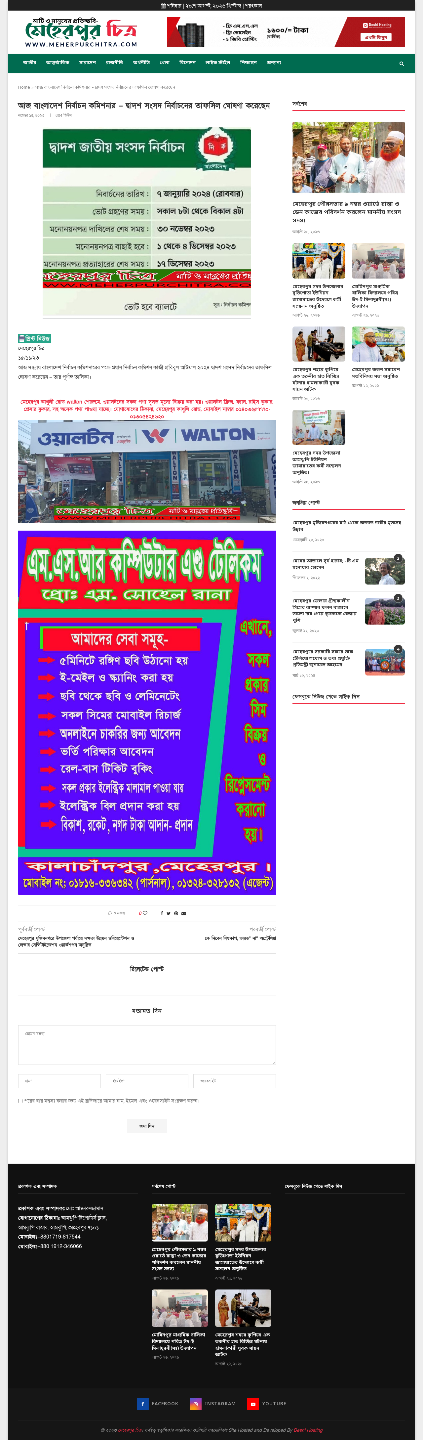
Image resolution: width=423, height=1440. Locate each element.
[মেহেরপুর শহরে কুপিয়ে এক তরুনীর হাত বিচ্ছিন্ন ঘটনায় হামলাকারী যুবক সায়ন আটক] (318, 344)
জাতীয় (29, 63)
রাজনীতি (114, 63)
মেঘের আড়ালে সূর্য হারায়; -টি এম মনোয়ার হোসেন (325, 564)
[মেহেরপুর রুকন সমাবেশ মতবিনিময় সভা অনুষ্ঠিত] (378, 344)
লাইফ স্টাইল (218, 63)
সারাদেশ (87, 63)
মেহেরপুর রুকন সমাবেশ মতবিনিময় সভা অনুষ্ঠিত (376, 373)
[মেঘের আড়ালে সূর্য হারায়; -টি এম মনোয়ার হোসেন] (385, 571)
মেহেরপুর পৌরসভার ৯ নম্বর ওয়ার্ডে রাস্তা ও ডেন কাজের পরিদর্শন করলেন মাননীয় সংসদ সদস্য (346, 212)
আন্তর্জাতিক (57, 63)
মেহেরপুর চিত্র (129, 1430)
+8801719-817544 (59, 1237)
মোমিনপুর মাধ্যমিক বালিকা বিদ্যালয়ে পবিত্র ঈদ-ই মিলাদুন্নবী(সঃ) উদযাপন (375, 297)
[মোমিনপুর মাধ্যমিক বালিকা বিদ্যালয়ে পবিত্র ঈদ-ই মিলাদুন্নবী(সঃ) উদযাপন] (378, 261)
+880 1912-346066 (59, 1246)
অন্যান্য (274, 63)
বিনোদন (187, 63)
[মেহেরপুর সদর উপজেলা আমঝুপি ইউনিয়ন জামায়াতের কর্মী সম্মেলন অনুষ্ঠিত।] (318, 427)
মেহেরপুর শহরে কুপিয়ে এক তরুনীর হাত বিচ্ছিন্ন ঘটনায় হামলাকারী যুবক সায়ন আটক (315, 380)
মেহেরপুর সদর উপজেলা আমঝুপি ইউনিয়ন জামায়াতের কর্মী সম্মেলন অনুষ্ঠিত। (316, 463)
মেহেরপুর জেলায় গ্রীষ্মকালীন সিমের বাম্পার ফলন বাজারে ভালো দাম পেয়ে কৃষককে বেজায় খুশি (324, 611)
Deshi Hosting (308, 1430)
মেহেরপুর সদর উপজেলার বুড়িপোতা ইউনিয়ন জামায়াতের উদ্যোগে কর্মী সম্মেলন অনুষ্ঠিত (317, 297)
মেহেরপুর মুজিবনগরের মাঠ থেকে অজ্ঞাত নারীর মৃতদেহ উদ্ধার (346, 526)
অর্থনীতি (141, 63)
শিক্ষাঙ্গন (248, 63)
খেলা (165, 63)
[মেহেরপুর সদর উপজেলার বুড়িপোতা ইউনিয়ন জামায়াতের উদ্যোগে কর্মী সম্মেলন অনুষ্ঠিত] (318, 261)
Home (24, 87)
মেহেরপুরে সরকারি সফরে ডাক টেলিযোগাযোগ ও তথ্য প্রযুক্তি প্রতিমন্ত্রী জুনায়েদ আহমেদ (322, 658)
